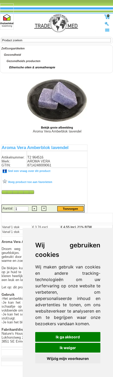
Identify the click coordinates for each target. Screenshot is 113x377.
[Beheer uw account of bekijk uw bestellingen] (107, 23)
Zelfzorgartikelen (13, 48)
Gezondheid (12, 54)
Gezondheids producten (23, 61)
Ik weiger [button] (68, 347)
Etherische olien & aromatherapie (32, 67)
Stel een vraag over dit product (28, 170)
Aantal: (8, 208)
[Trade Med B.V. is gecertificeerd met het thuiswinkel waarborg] (6, 20)
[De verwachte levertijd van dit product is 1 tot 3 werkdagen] (18, 192)
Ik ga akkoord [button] (68, 337)
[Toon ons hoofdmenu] (107, 29)
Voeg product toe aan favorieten (29, 182)
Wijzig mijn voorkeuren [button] (68, 358)
